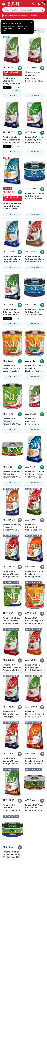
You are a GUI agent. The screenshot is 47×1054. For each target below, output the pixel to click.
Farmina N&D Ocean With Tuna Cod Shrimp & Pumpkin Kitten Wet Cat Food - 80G (34, 196)
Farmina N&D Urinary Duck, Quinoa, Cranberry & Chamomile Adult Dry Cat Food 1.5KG (34, 527)
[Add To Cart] (20, 68)
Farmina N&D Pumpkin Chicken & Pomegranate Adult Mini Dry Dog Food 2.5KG (34, 761)
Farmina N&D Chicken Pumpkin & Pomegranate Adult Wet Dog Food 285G (34, 621)
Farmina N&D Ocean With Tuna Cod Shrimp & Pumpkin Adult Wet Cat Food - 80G (34, 312)
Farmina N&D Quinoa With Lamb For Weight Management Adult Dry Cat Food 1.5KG (11, 714)
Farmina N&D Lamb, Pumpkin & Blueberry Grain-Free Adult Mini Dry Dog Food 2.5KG (34, 574)
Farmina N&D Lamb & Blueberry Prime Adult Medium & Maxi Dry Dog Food (11, 312)
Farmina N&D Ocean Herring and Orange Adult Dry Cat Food (34, 474)
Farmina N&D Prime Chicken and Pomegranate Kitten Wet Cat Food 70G (34, 808)
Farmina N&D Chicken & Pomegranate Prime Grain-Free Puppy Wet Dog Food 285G (12, 421)
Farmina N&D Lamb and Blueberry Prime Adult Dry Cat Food (12, 139)
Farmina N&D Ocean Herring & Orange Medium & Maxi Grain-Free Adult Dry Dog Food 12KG (12, 206)
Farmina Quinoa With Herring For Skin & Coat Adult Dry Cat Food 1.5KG (34, 667)
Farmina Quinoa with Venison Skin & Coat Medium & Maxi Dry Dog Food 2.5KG (34, 259)
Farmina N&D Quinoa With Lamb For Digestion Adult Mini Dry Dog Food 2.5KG (11, 574)
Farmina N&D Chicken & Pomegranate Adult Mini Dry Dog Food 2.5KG (11, 808)
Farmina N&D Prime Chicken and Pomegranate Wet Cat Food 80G (11, 474)
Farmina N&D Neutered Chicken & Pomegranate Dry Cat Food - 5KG (12, 667)
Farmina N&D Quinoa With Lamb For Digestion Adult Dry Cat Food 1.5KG (11, 761)
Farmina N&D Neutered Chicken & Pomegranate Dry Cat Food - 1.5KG (34, 714)
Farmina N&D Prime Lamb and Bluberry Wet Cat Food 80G (11, 854)
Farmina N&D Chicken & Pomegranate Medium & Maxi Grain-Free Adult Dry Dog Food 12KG (34, 421)
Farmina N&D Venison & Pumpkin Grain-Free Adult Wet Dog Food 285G (12, 368)
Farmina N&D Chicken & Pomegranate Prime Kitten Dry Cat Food (34, 78)
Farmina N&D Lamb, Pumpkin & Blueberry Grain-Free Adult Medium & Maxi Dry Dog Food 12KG (12, 527)
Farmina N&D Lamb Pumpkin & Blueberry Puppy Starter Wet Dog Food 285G (34, 368)
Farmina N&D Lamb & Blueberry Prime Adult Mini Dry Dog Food (34, 140)
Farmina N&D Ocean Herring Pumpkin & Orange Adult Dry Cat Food (12, 259)
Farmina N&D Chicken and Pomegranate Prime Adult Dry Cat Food (12, 81)
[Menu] (3, 4)
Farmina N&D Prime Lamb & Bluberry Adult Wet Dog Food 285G (12, 621)
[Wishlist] (33, 3)
